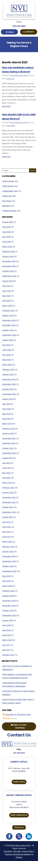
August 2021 (7, 517)
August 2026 (7, 222)
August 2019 (7, 620)
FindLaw (19, 857)
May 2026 (6, 237)
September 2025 (9, 276)
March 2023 (7, 424)
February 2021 (8, 547)
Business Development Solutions (18, 854)
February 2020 (8, 591)
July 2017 (6, 645)
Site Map (17, 851)
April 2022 (6, 478)
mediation (6, 206)
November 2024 (9, 325)
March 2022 (7, 483)
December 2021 (9, 497)
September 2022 (9, 453)
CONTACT (30, 32)
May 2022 (6, 473)
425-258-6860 (19, 26)
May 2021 (6, 532)
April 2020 (6, 581)
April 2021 (6, 537)
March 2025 (7, 306)
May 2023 (6, 414)
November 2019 (9, 606)
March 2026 (7, 247)
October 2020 (8, 566)
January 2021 (8, 551)
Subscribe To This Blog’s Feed (18, 714)
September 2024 (9, 335)
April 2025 (6, 301)
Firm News (6, 201)
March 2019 (7, 640)
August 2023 (7, 399)
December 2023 (9, 379)
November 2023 (9, 384)
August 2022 (7, 458)
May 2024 (6, 355)
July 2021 (6, 522)
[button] (9, 32)
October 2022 (8, 448)
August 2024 (7, 340)
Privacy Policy (27, 851)
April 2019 (6, 635)
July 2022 (6, 463)
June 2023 (6, 409)
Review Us (19, 827)
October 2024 (8, 330)
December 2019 (9, 601)
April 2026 (6, 242)
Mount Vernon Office (19, 815)
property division (9, 211)
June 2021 (6, 527)
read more (6, 106)
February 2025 (8, 310)
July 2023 (6, 404)
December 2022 (9, 438)
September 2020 (9, 571)
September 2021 (9, 512)
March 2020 (7, 586)
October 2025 (8, 271)
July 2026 (6, 227)
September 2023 (9, 394)
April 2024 (6, 360)
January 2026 (8, 256)
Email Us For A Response (20, 726)
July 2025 (6, 286)
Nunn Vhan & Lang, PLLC (19, 75)
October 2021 (8, 507)
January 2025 (8, 315)
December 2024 (9, 320)
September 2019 (9, 615)
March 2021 (7, 542)
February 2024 (8, 370)
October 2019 (8, 611)
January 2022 (8, 492)
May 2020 (6, 576)
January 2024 (8, 374)
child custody (11, 126)
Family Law (10, 78)
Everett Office (19, 782)
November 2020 (9, 561)
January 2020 (8, 596)
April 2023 (6, 419)
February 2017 (8, 655)
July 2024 (6, 345)
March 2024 (7, 365)
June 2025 (6, 291)
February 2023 (8, 429)
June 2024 (6, 350)
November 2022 (9, 443)
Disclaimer (8, 851)
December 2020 (9, 556)
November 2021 (9, 502)
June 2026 (6, 232)
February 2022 (8, 488)
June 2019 (6, 625)
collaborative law (9, 191)
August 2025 (7, 281)
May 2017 (6, 650)
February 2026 (8, 251)
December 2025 (9, 261)
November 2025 (9, 266)
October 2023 (8, 389)
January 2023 (8, 433)
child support (8, 186)
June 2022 (6, 468)
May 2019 (6, 630)
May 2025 (6, 296)
